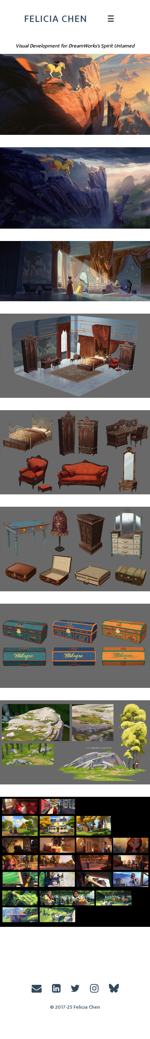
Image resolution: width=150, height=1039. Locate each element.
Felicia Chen (55, 19)
